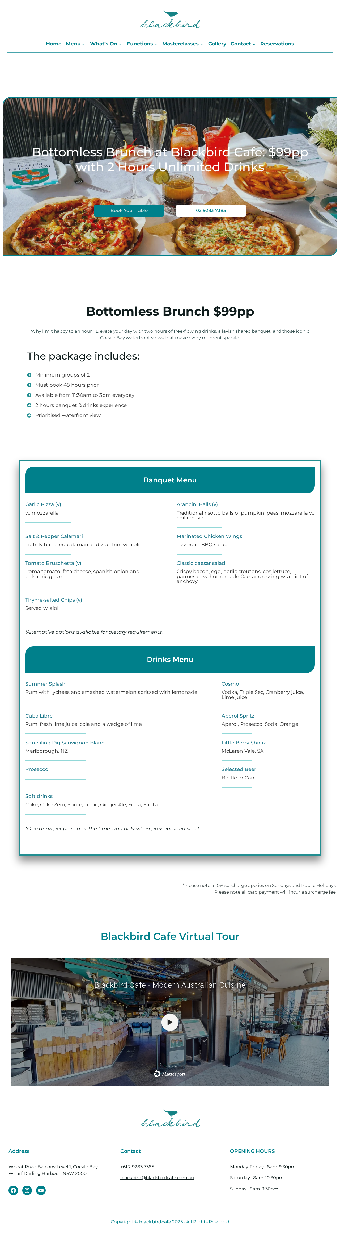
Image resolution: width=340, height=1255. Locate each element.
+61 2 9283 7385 (137, 1166)
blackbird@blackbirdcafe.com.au (157, 1177)
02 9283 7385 (211, 210)
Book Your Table (129, 210)
